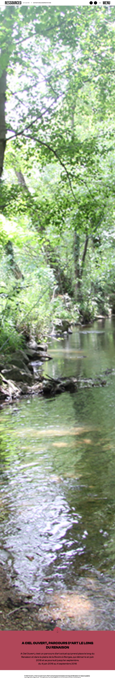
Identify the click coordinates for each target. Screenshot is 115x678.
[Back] (95, 2)
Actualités (26, 2)
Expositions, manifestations (42, 2)
